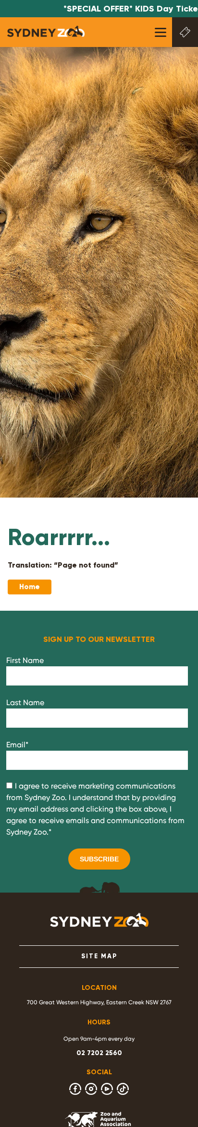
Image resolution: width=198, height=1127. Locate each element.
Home (29, 586)
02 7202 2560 (99, 1053)
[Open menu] (160, 32)
